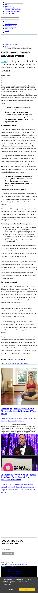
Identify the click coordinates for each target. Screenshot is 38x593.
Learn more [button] (7, 584)
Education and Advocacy (12, 11)
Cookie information (21, 564)
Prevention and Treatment (12, 10)
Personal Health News (11, 44)
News (6, 46)
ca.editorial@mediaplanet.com (19, 363)
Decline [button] (10, 589)
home (6, 21)
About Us (8, 6)
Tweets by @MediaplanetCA (10, 433)
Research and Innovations (13, 8)
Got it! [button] (27, 589)
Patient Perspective (10, 13)
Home (6, 4)
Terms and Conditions (7, 564)
